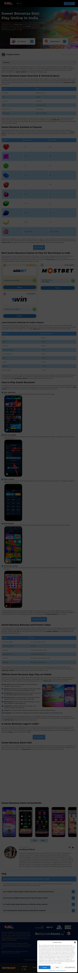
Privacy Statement (61, 970)
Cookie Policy (52, 970)
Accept (45, 967)
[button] (75, 942)
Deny (57, 967)
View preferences (70, 967)
